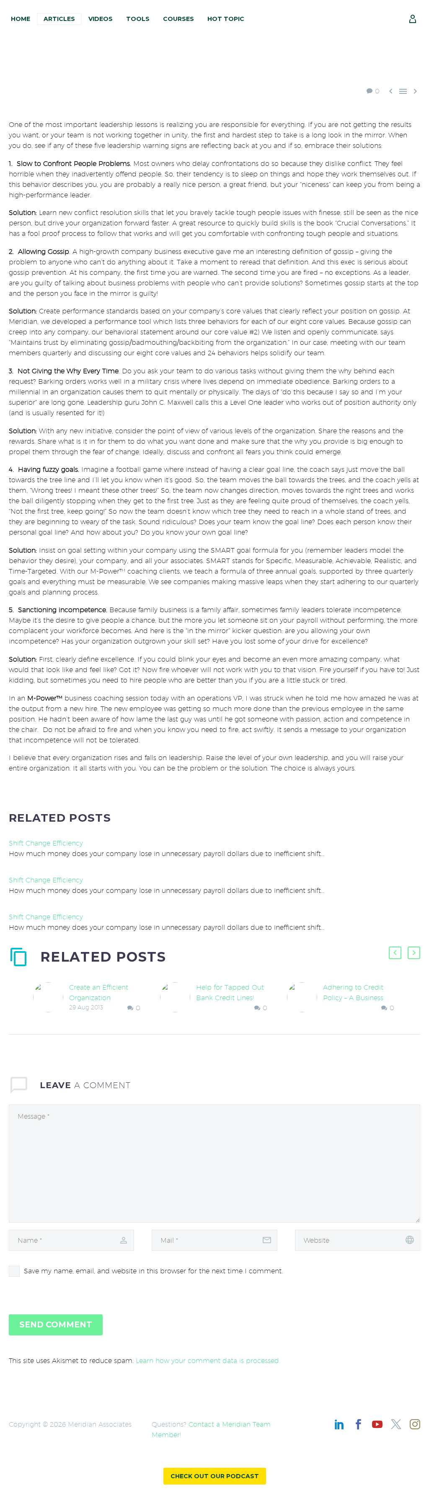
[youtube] (377, 1424)
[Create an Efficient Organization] (51, 998)
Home (20, 19)
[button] (395, 953)
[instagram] (415, 1424)
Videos (100, 19)
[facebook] (358, 1424)
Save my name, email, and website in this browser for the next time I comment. (153, 1271)
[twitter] (396, 1424)
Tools (138, 19)
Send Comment (55, 1324)
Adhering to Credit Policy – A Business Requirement (353, 997)
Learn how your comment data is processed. (208, 1361)
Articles (59, 19)
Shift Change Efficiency (46, 843)
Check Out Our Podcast (215, 1476)
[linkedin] (339, 1424)
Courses (178, 19)
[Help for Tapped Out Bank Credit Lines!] (178, 998)
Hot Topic (225, 19)
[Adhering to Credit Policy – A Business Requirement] (305, 998)
